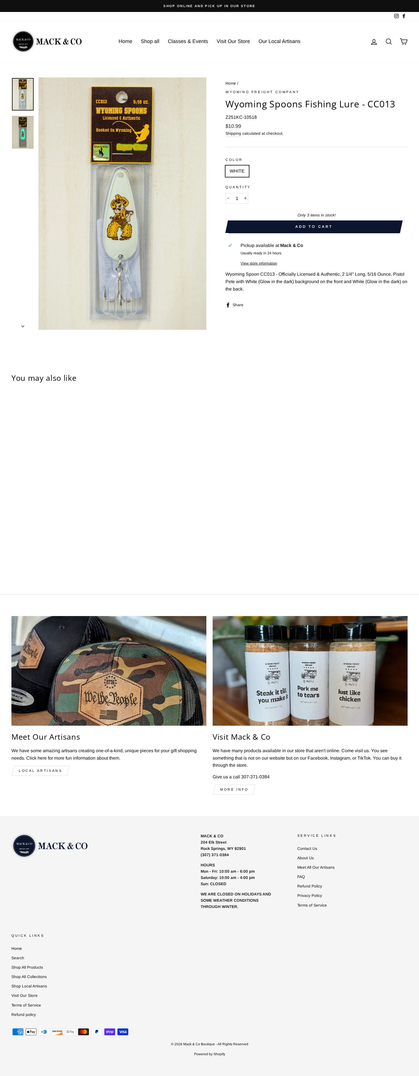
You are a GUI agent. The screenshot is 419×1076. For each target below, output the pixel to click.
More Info (234, 789)
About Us (305, 858)
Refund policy (23, 1014)
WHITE (237, 171)
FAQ (301, 877)
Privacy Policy (309, 895)
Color (234, 160)
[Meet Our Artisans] (108, 671)
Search (17, 958)
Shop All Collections (29, 977)
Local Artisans (40, 771)
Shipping (233, 133)
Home (125, 41)
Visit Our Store (233, 41)
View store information (259, 263)
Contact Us (307, 848)
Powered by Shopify (209, 1054)
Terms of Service (312, 905)
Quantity (238, 187)
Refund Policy (309, 886)
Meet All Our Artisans (316, 867)
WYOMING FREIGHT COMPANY (262, 92)
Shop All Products (27, 967)
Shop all (150, 41)
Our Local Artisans (279, 41)
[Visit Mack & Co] (310, 671)
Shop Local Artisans (29, 986)
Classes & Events (188, 41)
